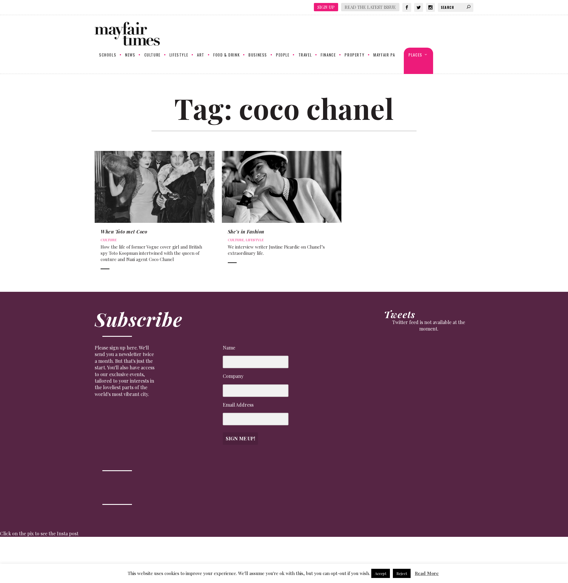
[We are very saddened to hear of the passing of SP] (106, 559)
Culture (152, 55)
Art (200, 55)
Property (354, 55)
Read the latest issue (370, 7)
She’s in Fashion (246, 231)
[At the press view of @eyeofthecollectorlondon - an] (177, 559)
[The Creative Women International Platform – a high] (391, 559)
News (130, 55)
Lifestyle (179, 55)
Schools (107, 55)
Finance (328, 55)
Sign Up (326, 7)
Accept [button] (380, 573)
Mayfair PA (384, 55)
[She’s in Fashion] (282, 187)
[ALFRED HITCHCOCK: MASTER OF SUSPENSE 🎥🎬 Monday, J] (35, 559)
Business (257, 55)
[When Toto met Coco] (154, 187)
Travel (305, 55)
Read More (427, 573)
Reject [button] (401, 573)
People (283, 55)
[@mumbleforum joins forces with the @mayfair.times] (249, 559)
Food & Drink (226, 55)
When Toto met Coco (124, 231)
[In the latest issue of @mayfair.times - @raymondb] (462, 559)
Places (415, 55)
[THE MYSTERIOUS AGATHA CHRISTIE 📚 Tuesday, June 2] (320, 559)
